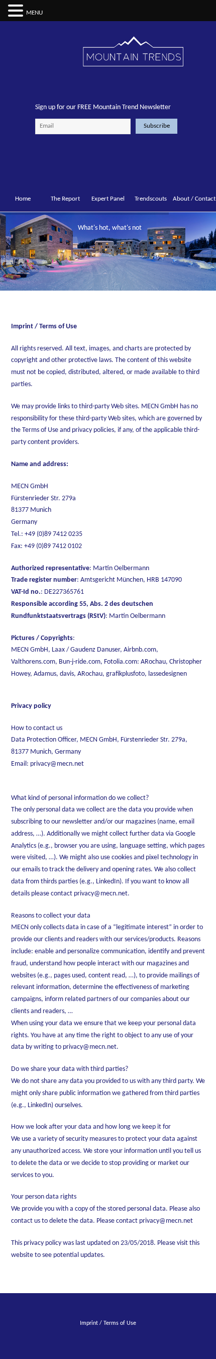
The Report (65, 199)
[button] (17, 12)
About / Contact (193, 199)
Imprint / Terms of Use (108, 1323)
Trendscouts (151, 199)
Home (23, 199)
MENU (34, 13)
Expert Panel (108, 199)
